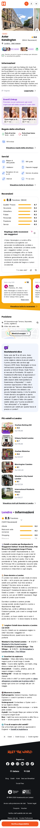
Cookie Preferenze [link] (26, 818)
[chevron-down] (21, 519)
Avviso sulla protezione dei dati (15, 803)
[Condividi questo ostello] (37, 30)
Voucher (24, 808)
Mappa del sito (13, 818)
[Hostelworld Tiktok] (32, 763)
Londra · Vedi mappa (12, 43)
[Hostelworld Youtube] (22, 763)
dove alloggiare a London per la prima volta (20, 680)
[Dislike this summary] (36, 270)
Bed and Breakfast (27, 778)
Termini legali (31, 803)
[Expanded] (4, 736)
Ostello (4, 34)
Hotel (18, 778)
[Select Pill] (26, 4)
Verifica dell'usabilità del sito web (20, 813)
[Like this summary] (31, 270)
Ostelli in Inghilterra (19, 729)
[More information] (34, 233)
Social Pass (20, 783)
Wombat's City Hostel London (14, 644)
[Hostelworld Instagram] (17, 763)
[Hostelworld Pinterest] (27, 763)
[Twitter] (12, 763)
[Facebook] (7, 763)
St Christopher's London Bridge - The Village (18, 650)
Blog (7, 778)
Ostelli (12, 778)
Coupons (16, 808)
